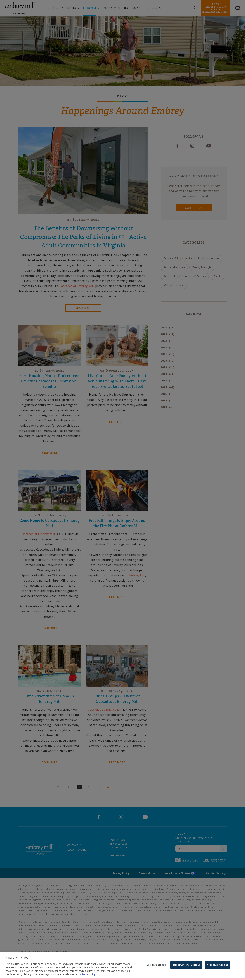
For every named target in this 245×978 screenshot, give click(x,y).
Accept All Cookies (217, 964)
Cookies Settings (156, 964)
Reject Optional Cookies (186, 964)
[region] (122, 965)
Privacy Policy (87, 974)
